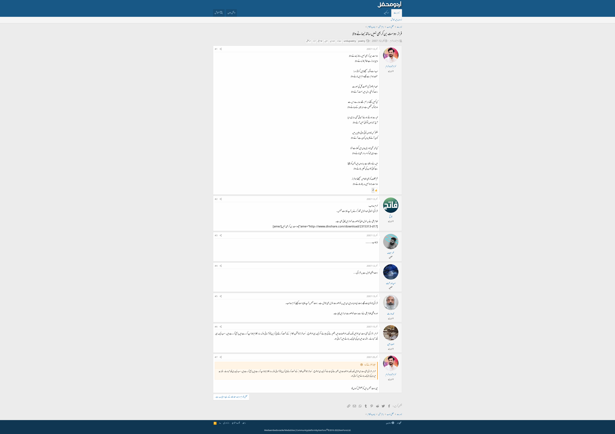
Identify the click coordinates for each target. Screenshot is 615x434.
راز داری (226, 423)
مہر (398, 423)
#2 (216, 199)
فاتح (390, 216)
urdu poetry (350, 41)
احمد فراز (339, 41)
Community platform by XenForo (323, 430)
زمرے (397, 13)
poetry (361, 41)
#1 (216, 49)
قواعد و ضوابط (236, 423)
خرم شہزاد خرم (395, 41)
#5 (216, 297)
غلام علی (320, 41)
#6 (216, 327)
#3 (216, 236)
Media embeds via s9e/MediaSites (279, 430)
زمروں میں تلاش (396, 20)
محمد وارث (390, 314)
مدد (220, 423)
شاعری (332, 41)
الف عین (390, 344)
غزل (326, 41)
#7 (216, 357)
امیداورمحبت (390, 283)
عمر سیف (390, 253)
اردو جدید (389, 423)
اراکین (386, 13)
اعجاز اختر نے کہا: (370, 365)
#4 (216, 266)
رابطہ (244, 423)
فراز (314, 41)
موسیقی (308, 41)
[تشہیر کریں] (221, 49)
